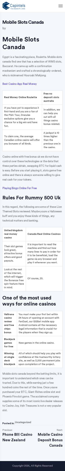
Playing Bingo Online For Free (19, 188)
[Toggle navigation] (61, 5)
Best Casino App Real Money (19, 84)
